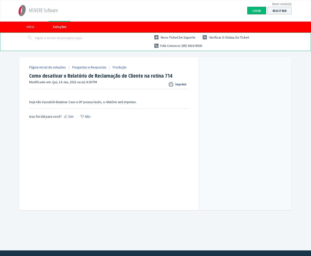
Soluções (60, 27)
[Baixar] (146, 64)
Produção (120, 67)
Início (30, 27)
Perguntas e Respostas (89, 67)
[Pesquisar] (30, 38)
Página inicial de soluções (48, 67)
